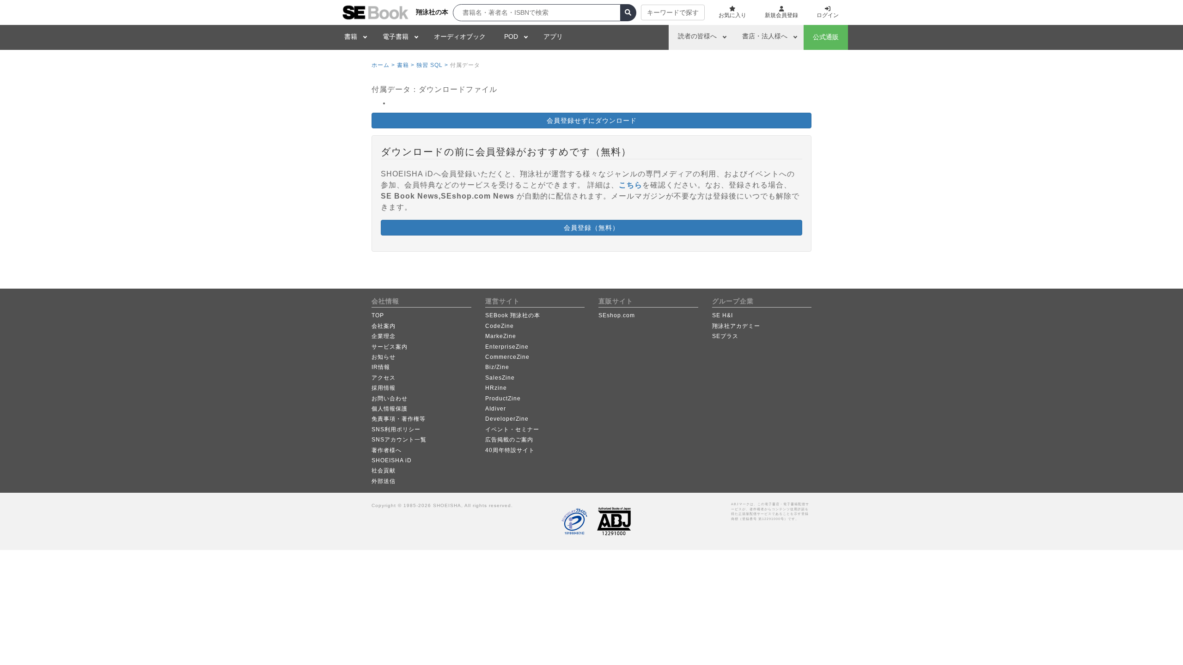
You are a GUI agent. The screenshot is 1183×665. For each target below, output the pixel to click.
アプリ (553, 36)
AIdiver (495, 408)
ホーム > (383, 65)
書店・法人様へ (764, 36)
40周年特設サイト (510, 450)
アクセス (384, 378)
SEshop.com (616, 315)
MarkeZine (500, 336)
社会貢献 (384, 470)
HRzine (496, 388)
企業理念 (384, 336)
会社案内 (384, 326)
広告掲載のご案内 (509, 439)
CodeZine (499, 326)
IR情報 (381, 367)
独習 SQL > (432, 65)
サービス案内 (390, 347)
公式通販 (826, 37)
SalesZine (500, 378)
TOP (378, 315)
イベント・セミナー (512, 429)
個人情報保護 (390, 408)
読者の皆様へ (697, 36)
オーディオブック (460, 36)
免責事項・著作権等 (399, 419)
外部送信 (384, 481)
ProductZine (503, 398)
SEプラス (725, 336)
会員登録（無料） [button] (591, 227)
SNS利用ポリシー (396, 429)
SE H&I (722, 315)
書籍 (350, 36)
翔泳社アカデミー (736, 326)
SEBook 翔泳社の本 (512, 315)
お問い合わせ (390, 398)
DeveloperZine (507, 419)
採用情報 (384, 388)
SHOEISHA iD (392, 460)
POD (511, 36)
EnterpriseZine (507, 347)
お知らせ (384, 357)
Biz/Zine (497, 367)
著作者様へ (387, 450)
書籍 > (406, 65)
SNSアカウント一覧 (399, 439)
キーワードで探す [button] (673, 12)
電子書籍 (396, 36)
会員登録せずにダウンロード (592, 120)
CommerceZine (507, 357)
